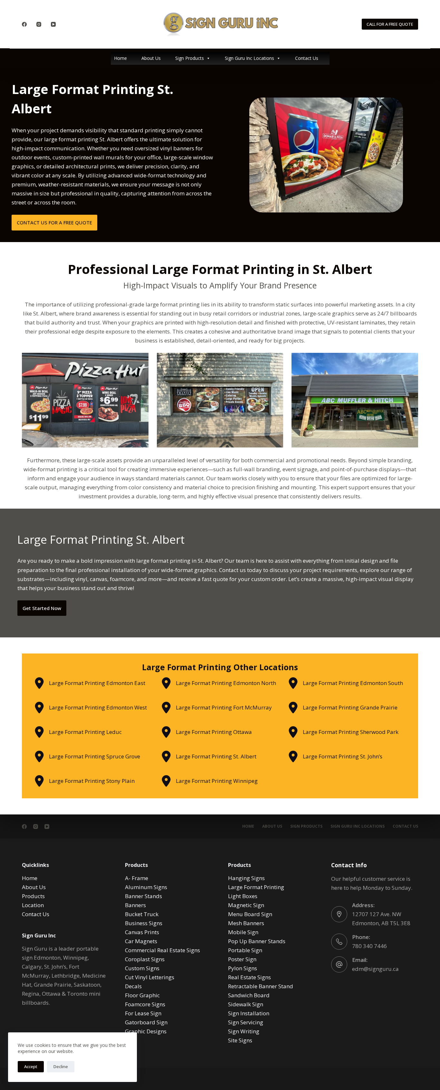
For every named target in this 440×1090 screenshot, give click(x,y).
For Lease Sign (143, 1013)
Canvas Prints (142, 932)
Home (120, 58)
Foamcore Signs (145, 1004)
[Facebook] (24, 24)
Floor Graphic (142, 995)
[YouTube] (53, 24)
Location (33, 905)
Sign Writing (243, 1031)
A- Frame (136, 878)
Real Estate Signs (249, 977)
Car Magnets (141, 941)
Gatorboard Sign (146, 1022)
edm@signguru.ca (375, 969)
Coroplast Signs (145, 959)
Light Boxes (242, 896)
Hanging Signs (246, 878)
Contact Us (306, 58)
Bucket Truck (141, 914)
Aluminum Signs (146, 887)
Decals (133, 986)
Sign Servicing (245, 1022)
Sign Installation (248, 1013)
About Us (151, 58)
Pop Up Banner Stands (256, 941)
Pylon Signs (242, 968)
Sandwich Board (249, 995)
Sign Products (189, 58)
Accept (30, 1066)
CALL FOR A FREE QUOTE (390, 24)
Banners (135, 905)
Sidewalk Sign (245, 1004)
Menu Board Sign (250, 914)
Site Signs (240, 1040)
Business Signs (143, 923)
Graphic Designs (146, 1031)
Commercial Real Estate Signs (162, 950)
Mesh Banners (246, 923)
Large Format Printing (256, 887)
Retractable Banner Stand (260, 986)
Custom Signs (142, 968)
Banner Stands (143, 896)
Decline (60, 1066)
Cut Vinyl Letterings (149, 977)
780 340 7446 (369, 946)
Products (33, 896)
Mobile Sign (243, 932)
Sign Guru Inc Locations (249, 58)
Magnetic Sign (246, 905)
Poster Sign (242, 959)
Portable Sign (245, 950)
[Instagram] (38, 24)
